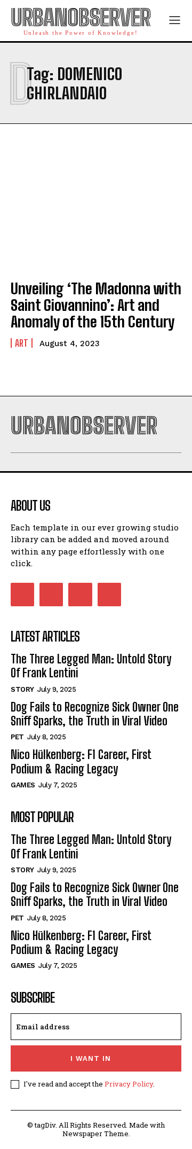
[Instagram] (51, 594)
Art (21, 343)
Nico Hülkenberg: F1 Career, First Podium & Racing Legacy (81, 761)
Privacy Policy (129, 1084)
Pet (17, 737)
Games (23, 785)
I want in (90, 1058)
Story (22, 689)
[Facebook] (22, 594)
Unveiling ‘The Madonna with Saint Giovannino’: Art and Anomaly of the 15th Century (96, 305)
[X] (80, 594)
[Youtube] (109, 594)
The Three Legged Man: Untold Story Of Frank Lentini (91, 666)
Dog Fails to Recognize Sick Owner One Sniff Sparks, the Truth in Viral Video (95, 714)
